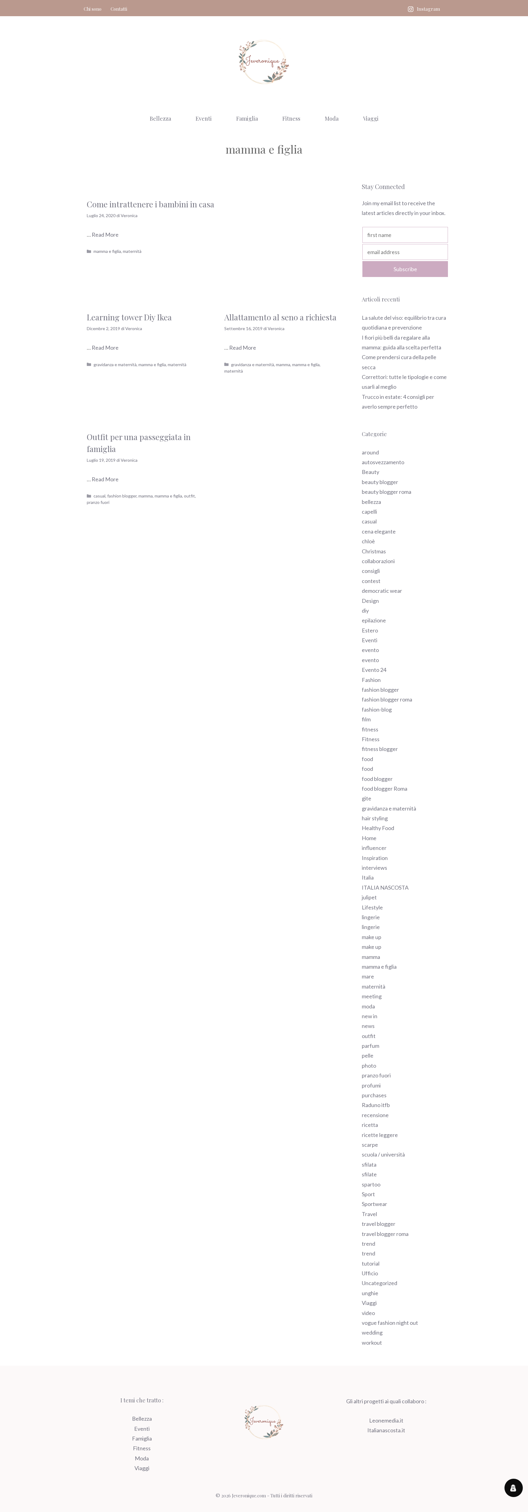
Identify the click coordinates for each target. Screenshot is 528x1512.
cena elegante (379, 531)
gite (366, 798)
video (368, 1313)
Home (369, 838)
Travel (369, 1214)
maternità (132, 251)
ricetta (370, 1124)
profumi (371, 1085)
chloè (368, 541)
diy (365, 610)
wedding (372, 1332)
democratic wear (382, 590)
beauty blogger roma (386, 491)
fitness (370, 729)
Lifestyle (372, 907)
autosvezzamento (383, 462)
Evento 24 (374, 669)
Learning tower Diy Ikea (129, 317)
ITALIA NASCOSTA (385, 887)
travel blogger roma (385, 1233)
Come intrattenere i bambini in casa (150, 204)
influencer (374, 847)
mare (368, 976)
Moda (332, 118)
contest (371, 580)
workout (372, 1342)
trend (368, 1243)
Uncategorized (379, 1283)
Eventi (204, 118)
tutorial (371, 1263)
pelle (367, 1055)
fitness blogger (380, 748)
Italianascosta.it (386, 1430)
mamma (283, 364)
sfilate (369, 1174)
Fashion (371, 679)
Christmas (374, 551)
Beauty (370, 471)
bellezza (371, 501)
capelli (369, 511)
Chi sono (92, 9)
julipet (369, 897)
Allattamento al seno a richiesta (280, 317)
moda (368, 1006)
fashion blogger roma (387, 699)
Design (370, 600)
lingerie (371, 917)
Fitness (291, 118)
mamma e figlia (107, 251)
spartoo (371, 1184)
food (367, 759)
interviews (374, 867)
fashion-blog (377, 709)
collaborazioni (378, 561)
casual (99, 495)
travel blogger (378, 1223)
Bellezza (160, 118)
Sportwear (374, 1203)
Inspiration (375, 857)
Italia (368, 877)
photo (369, 1065)
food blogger (377, 778)
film (366, 719)
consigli (371, 570)
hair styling (375, 818)
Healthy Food (378, 828)
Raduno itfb (376, 1105)
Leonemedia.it (386, 1420)
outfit (189, 495)
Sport (368, 1194)
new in (369, 1016)
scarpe (370, 1144)
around (370, 452)
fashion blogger (122, 495)
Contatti (119, 9)
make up (371, 937)
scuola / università (383, 1154)
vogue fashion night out (390, 1322)
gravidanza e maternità (115, 364)
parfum (370, 1045)
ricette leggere (380, 1134)
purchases (374, 1095)
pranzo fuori (98, 502)
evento (370, 650)
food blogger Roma (384, 788)
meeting (372, 996)
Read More (105, 234)
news (368, 1025)
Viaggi (371, 118)
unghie (370, 1293)
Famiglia (247, 118)
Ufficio (370, 1273)
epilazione (374, 620)
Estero (370, 630)
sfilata (369, 1164)
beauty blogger (380, 482)
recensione (375, 1115)
